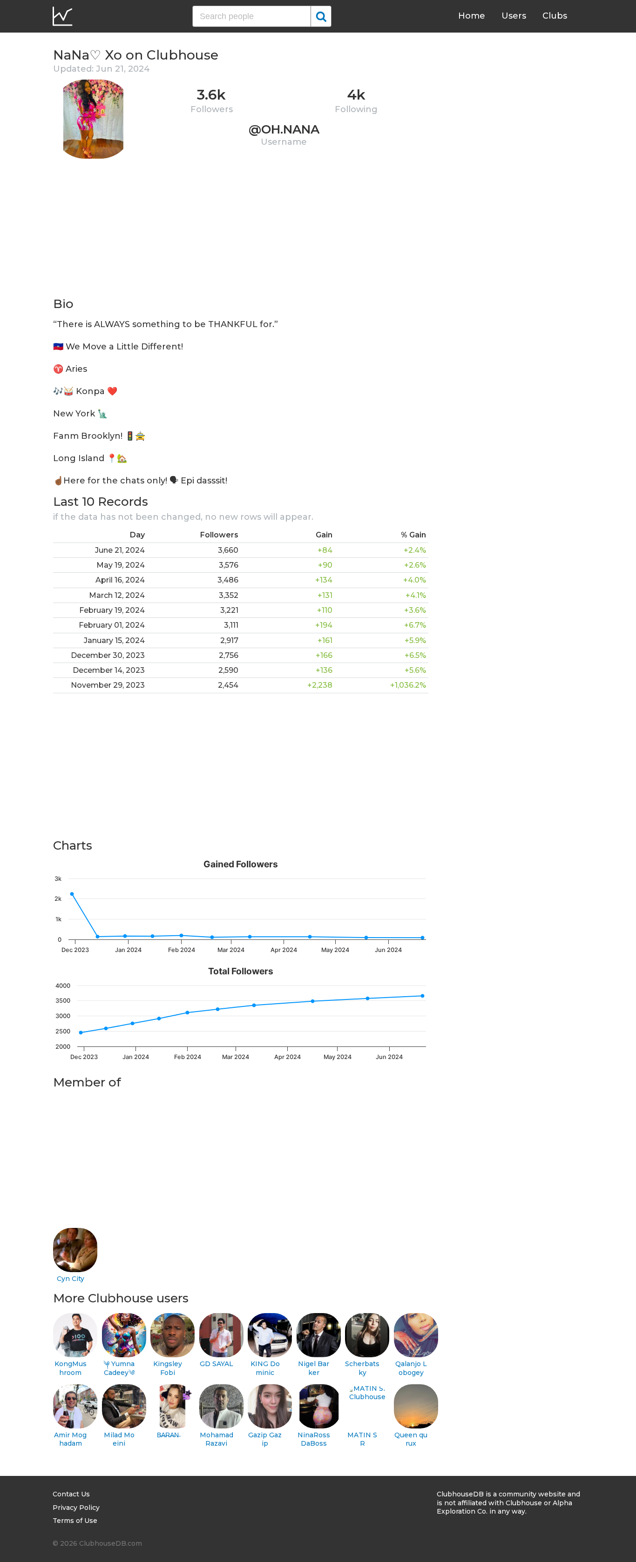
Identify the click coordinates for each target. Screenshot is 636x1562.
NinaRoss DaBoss (314, 1439)
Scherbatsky (362, 1368)
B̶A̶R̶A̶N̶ (168, 1435)
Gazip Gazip (265, 1439)
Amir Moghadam (70, 1439)
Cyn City (70, 1278)
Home (471, 16)
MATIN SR (362, 1439)
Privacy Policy (76, 1507)
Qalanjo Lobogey (411, 1368)
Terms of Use (75, 1520)
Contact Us (71, 1494)
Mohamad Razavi (216, 1439)
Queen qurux (410, 1439)
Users (513, 16)
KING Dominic (265, 1368)
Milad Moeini (119, 1439)
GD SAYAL (216, 1364)
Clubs (554, 16)
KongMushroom (70, 1368)
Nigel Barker (313, 1368)
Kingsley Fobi (167, 1368)
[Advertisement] (240, 231)
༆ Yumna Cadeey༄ (119, 1368)
